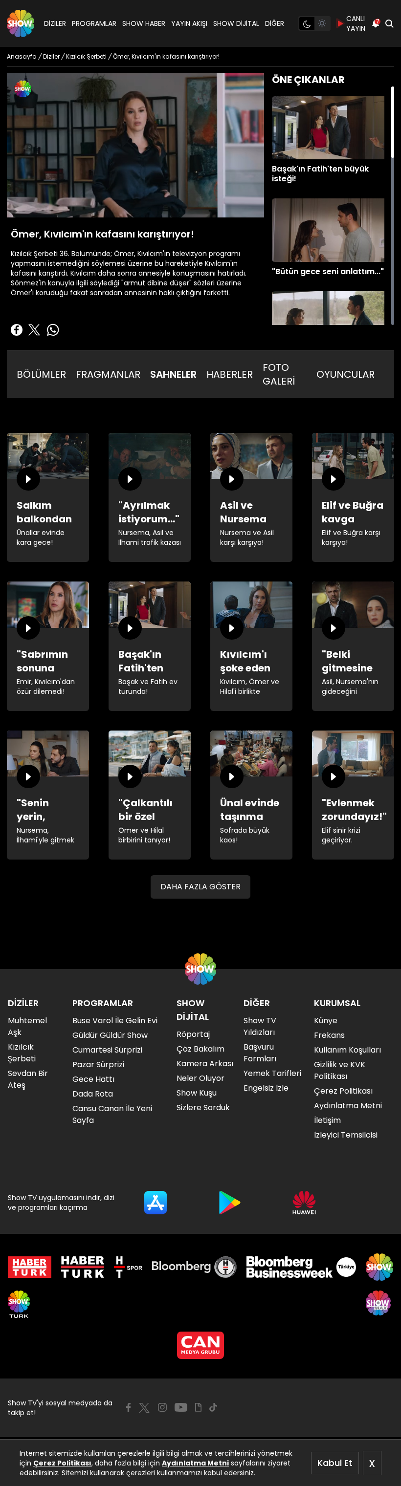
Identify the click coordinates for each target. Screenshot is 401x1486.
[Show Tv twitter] (144, 1408)
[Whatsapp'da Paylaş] (53, 330)
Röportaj (193, 1034)
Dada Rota (92, 1093)
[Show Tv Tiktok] (213, 1407)
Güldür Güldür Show (110, 1035)
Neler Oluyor (200, 1078)
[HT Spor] (128, 1267)
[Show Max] (379, 1304)
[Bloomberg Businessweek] (301, 1267)
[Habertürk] (29, 1267)
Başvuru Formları (260, 1052)
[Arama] (389, 23)
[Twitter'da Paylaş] (34, 330)
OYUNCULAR (345, 374)
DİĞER (274, 23)
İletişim (327, 1120)
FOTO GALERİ (279, 374)
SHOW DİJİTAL (236, 23)
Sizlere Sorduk (203, 1107)
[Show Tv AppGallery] (304, 1202)
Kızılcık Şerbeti (22, 1052)
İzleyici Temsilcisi (346, 1135)
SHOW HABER (143, 23)
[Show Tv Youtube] (181, 1407)
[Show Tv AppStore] (155, 1202)
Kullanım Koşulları (347, 1049)
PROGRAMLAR (94, 23)
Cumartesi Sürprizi (107, 1049)
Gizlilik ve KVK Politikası (339, 1070)
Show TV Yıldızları (260, 1026)
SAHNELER (173, 374)
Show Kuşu (197, 1092)
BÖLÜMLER (41, 374)
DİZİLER (55, 23)
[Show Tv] (20, 23)
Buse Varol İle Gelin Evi (114, 1020)
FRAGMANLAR (108, 374)
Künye (325, 1020)
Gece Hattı (93, 1079)
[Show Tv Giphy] (198, 1407)
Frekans (329, 1035)
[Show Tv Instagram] (162, 1407)
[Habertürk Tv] (82, 1267)
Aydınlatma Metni (195, 1463)
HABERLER (229, 374)
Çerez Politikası (62, 1463)
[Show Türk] (19, 1304)
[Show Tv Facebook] (128, 1407)
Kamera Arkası (205, 1063)
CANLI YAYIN (355, 23)
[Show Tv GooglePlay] (229, 1202)
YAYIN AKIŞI (189, 23)
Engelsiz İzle (266, 1088)
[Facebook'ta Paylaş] (16, 330)
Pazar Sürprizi (98, 1064)
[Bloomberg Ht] (194, 1267)
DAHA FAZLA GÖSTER (200, 886)
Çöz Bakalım (200, 1049)
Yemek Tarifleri (272, 1073)
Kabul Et (335, 1463)
